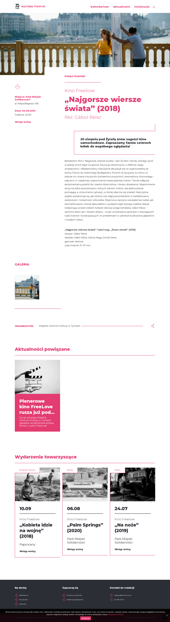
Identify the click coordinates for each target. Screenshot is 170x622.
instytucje (142, 6)
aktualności (121, 6)
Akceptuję (86, 618)
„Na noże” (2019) (127, 527)
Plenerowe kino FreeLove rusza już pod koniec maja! (36, 406)
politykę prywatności (115, 614)
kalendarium (100, 6)
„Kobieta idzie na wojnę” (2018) (36, 530)
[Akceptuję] (167, 615)
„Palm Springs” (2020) (85, 527)
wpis (70, 470)
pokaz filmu (27, 470)
